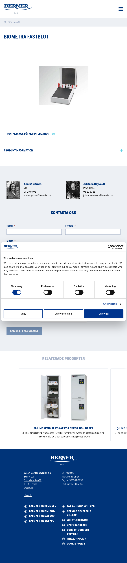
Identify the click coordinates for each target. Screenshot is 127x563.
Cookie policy (76, 543)
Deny (23, 313)
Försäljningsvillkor (81, 506)
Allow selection (63, 313)
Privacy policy (76, 538)
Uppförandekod (77, 525)
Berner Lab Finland (42, 511)
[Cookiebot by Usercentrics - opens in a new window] (109, 247)
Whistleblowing (77, 520)
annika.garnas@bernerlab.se (37, 195)
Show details (110, 303)
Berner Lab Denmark (42, 506)
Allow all (104, 313)
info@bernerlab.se (70, 476)
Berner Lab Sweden (42, 521)
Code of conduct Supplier (78, 532)
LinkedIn (28, 495)
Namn (11, 225)
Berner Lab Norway (42, 516)
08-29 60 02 (30, 191)
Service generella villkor (79, 513)
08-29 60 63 (89, 191)
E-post (11, 240)
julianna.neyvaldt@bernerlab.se (98, 195)
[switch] (48, 292)
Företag (70, 225)
